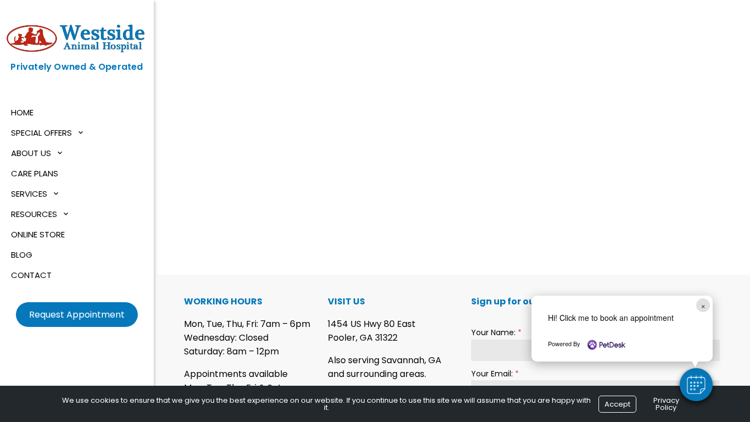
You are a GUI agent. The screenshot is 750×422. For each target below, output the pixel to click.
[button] (696, 384)
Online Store (38, 234)
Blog (21, 254)
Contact (31, 275)
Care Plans (34, 173)
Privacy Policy (666, 404)
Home (22, 112)
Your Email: (495, 373)
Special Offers (41, 132)
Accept (617, 404)
